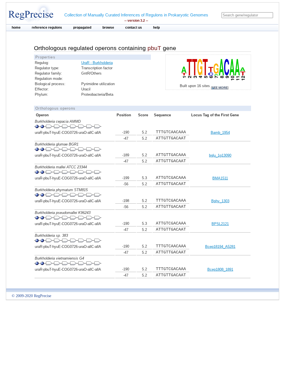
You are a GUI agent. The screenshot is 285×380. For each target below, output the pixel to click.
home (16, 27)
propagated (82, 27)
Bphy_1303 (220, 201)
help (156, 27)
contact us (133, 27)
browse (108, 27)
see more (220, 87)
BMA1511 (220, 178)
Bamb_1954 (220, 132)
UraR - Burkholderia (97, 63)
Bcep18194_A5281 (220, 247)
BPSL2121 (220, 224)
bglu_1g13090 (220, 155)
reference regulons (47, 27)
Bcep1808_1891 (220, 269)
